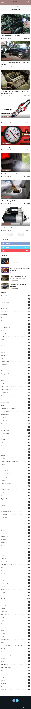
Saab (2, 630)
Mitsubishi (3, 558)
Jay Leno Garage (5, 499)
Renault (3, 617)
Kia (2, 508)
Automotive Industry (6, 324)
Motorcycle (4, 561)
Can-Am (3, 355)
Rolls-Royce (4, 627)
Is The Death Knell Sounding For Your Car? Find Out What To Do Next (14, 92)
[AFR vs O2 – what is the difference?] (15, 108)
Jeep (2, 502)
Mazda (3, 545)
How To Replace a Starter (8, 228)
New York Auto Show (6, 564)
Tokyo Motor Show (5, 667)
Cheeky (3, 367)
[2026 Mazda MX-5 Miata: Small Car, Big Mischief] (5, 286)
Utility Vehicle (4, 677)
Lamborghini (4, 514)
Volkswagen (4, 683)
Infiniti (2, 492)
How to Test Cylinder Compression (11, 147)
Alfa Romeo (4, 308)
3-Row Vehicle (4, 299)
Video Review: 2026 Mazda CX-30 (18, 260)
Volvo (2, 686)
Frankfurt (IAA (4, 452)
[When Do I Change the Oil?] (15, 189)
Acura (2, 305)
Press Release (5, 599)
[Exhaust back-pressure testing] (15, 162)
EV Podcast (4, 427)
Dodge (3, 405)
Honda (3, 480)
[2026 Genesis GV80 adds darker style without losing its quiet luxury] (5, 278)
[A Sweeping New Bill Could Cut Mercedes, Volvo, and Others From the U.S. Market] (5, 270)
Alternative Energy (5, 311)
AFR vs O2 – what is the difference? (11, 120)
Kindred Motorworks (6, 511)
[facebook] (15, 243)
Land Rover (4, 517)
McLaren (3, 549)
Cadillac (3, 352)
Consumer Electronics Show (8, 395)
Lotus (2, 530)
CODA (2, 383)
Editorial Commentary (6, 411)
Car (2, 358)
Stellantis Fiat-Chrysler (7, 655)
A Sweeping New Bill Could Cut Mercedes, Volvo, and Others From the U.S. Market (20, 268)
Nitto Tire (3, 573)
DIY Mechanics (6, 31)
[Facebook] (13, 700)
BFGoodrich (4, 333)
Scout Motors (4, 639)
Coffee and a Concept (6, 386)
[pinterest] (15, 250)
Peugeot (3, 580)
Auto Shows (4, 320)
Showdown (4, 649)
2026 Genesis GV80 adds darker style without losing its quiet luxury (19, 277)
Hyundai (3, 486)
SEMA (2, 642)
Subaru (3, 658)
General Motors (5, 455)
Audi (2, 317)
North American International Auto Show (11, 577)
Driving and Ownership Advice (8, 408)
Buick (2, 349)
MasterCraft (4, 542)
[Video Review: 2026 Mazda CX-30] (5, 261)
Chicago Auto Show (6, 374)
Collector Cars (4, 392)
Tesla (2, 661)
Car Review (4, 364)
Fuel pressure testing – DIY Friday (10, 36)
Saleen (3, 633)
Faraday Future (5, 433)
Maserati (3, 539)
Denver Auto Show (5, 399)
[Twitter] (17, 700)
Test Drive (3, 664)
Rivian (2, 623)
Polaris (3, 589)
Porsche (3, 595)
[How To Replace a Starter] (15, 216)
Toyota (3, 670)
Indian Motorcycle (5, 489)
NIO (2, 567)
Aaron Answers (5, 302)
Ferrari (3, 439)
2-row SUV (4, 296)
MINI (2, 555)
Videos (3, 680)
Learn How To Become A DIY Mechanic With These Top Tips (15, 63)
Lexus (2, 520)
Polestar (3, 592)
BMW (2, 339)
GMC (2, 467)
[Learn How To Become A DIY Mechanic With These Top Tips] (15, 51)
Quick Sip (3, 605)
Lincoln (3, 524)
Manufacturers (5, 536)
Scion (2, 636)
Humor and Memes (6, 483)
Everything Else (5, 430)
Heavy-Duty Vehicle (6, 474)
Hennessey (4, 477)
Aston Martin (4, 314)
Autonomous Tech (5, 327)
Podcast (3, 586)
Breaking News (5, 342)
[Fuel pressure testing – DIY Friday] (15, 24)
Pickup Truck (4, 583)
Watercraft (3, 689)
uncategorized (4, 673)
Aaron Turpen (6, 38)
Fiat (2, 442)
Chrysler (3, 377)
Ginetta (3, 464)
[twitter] (15, 247)
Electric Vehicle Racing (7, 420)
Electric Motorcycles (6, 417)
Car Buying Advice (5, 361)
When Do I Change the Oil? (8, 201)
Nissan (3, 570)
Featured (3, 436)
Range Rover (4, 614)
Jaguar (3, 495)
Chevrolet (3, 370)
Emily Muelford (6, 95)
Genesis (3, 458)
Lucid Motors (4, 533)
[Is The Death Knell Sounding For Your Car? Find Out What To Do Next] (15, 80)
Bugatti (3, 345)
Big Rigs (3, 336)
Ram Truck (4, 611)
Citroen (3, 380)
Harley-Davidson (5, 470)
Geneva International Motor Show (9, 461)
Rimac (2, 620)
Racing (3, 608)
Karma (3, 505)
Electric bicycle (5, 414)
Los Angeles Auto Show (7, 527)
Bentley (3, 330)
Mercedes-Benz (5, 552)
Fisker (2, 445)
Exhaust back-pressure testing (10, 174)
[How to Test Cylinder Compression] (15, 135)
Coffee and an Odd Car (7, 389)
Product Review (5, 602)
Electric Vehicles (5, 424)
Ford (2, 449)
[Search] (28, 2)
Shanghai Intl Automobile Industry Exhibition (12, 645)
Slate (2, 652)
